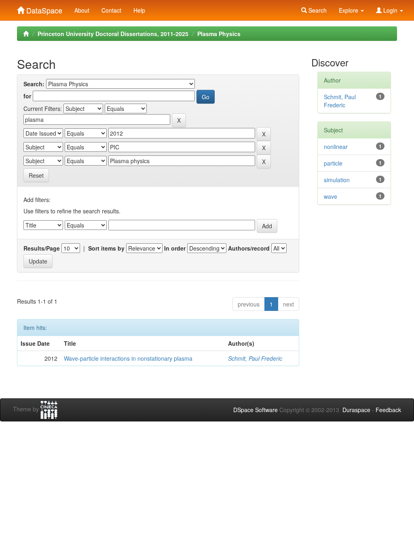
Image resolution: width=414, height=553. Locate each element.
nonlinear (336, 147)
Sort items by (106, 248)
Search (317, 10)
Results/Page (41, 248)
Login (390, 10)
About (81, 10)
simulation (337, 180)
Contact (111, 10)
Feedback (388, 410)
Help (139, 10)
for (27, 96)
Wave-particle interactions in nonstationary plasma (128, 358)
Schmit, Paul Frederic (255, 358)
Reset (36, 175)
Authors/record (249, 248)
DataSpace (43, 8)
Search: (33, 84)
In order (175, 248)
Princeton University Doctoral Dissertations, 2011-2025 (113, 34)
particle (333, 163)
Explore (349, 10)
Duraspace (356, 410)
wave (330, 196)
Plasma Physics (219, 34)
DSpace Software (255, 410)
